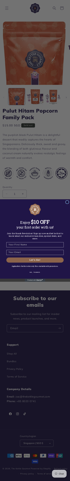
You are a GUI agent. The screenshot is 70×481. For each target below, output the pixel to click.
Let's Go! (35, 260)
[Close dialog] (67, 202)
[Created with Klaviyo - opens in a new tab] (35, 280)
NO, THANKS (35, 272)
